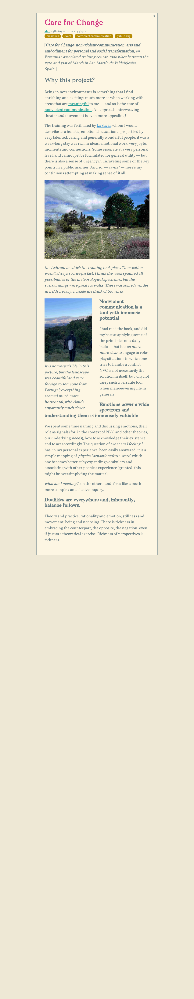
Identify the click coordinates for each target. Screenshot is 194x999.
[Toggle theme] (154, 16)
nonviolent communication (68, 110)
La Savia (104, 125)
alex (47, 31)
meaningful (78, 104)
